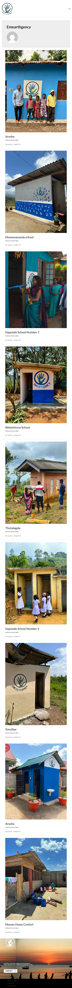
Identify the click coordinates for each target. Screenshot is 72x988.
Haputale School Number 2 (22, 628)
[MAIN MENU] (69, 9)
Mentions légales (12, 981)
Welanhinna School (17, 427)
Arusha (9, 136)
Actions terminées (11, 140)
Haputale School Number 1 (22, 332)
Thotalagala (12, 528)
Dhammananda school (19, 237)
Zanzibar (11, 729)
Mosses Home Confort (19, 924)
